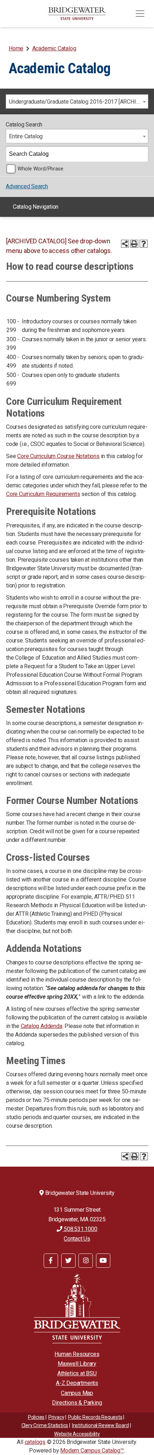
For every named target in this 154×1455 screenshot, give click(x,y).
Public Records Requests (95, 1417)
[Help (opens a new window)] (144, 244)
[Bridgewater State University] (77, 1308)
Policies (36, 1417)
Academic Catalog (54, 48)
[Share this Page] (125, 244)
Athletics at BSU (77, 1373)
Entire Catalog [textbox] (26, 136)
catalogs (35, 1442)
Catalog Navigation (35, 206)
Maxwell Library (77, 1363)
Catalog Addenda (41, 1026)
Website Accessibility (77, 1434)
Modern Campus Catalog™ (92, 1450)
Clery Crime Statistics (44, 1425)
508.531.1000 (79, 1229)
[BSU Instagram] (85, 1260)
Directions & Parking (77, 1402)
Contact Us (77, 1238)
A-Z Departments (77, 1383)
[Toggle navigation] (140, 13)
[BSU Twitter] (68, 1260)
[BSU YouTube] (103, 1260)
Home (16, 48)
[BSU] (77, 13)
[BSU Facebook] (51, 1260)
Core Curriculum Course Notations (58, 456)
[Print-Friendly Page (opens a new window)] (134, 244)
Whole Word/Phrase (40, 169)
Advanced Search (27, 186)
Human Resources (76, 1354)
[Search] (140, 154)
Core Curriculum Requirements (43, 494)
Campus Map (77, 1393)
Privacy (56, 1417)
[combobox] (77, 101)
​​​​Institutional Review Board (100, 1425)
